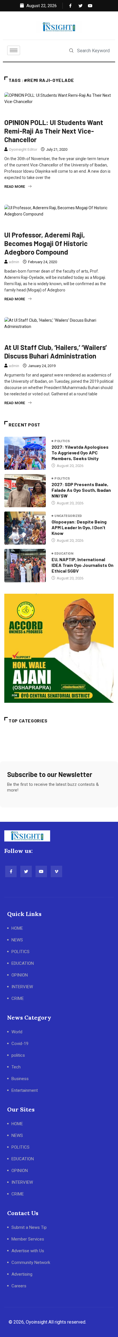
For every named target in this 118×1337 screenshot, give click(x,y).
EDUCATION (22, 963)
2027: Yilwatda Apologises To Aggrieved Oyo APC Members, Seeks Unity (80, 452)
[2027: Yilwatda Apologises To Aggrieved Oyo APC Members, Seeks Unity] (25, 453)
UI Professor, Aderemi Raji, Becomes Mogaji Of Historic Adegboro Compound (46, 243)
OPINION (19, 975)
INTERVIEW (22, 986)
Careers (18, 1285)
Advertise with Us (27, 1250)
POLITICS (20, 951)
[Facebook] (70, 5)
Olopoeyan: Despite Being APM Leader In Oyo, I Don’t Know (79, 527)
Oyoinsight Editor (23, 149)
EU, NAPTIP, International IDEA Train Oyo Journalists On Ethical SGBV (82, 565)
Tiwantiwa (83, 225)
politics (81, 337)
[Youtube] (89, 5)
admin (14, 262)
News (62, 112)
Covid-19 (19, 1043)
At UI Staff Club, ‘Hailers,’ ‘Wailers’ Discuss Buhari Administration (55, 351)
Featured (41, 112)
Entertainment (24, 1090)
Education (16, 112)
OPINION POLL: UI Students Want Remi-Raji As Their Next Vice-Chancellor (53, 131)
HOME (17, 928)
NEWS (17, 940)
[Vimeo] (56, 871)
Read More (14, 186)
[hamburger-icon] (13, 50)
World (16, 1031)
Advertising (21, 1274)
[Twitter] (79, 5)
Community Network (30, 1262)
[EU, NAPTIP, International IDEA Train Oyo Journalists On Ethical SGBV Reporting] (25, 565)
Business (20, 1078)
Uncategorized (68, 516)
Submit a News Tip (29, 1227)
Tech (16, 1067)
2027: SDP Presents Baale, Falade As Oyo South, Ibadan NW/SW (81, 490)
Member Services (27, 1239)
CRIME (17, 998)
